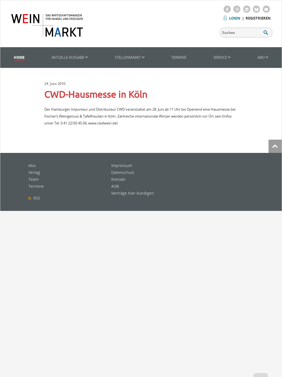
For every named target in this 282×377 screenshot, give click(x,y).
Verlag (34, 172)
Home (19, 57)
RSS (35, 198)
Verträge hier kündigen (132, 193)
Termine (178, 57)
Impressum (121, 165)
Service (220, 57)
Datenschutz (122, 172)
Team (33, 179)
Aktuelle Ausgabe (68, 57)
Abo (261, 57)
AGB (115, 186)
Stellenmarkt (128, 57)
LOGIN (234, 18)
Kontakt (118, 179)
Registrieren (258, 18)
